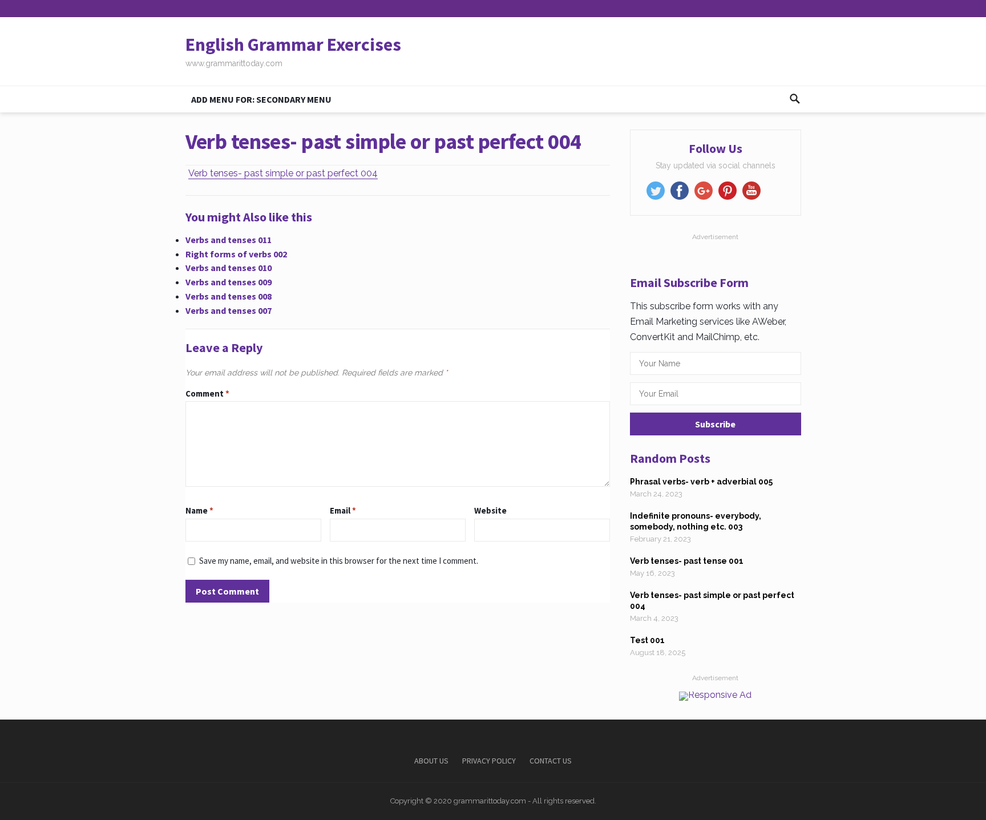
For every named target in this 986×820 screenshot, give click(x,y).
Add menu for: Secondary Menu (261, 99)
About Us (431, 761)
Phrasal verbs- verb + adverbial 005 (701, 481)
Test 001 (647, 640)
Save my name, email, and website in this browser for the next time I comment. (338, 560)
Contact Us (551, 761)
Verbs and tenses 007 (228, 310)
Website (490, 510)
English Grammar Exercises (293, 45)
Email (343, 510)
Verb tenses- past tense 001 (686, 560)
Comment (207, 393)
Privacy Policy (489, 761)
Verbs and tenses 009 (228, 282)
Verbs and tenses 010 (228, 267)
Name (199, 510)
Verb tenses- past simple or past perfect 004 (283, 173)
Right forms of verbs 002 (236, 254)
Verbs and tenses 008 (228, 296)
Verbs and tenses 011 (228, 239)
